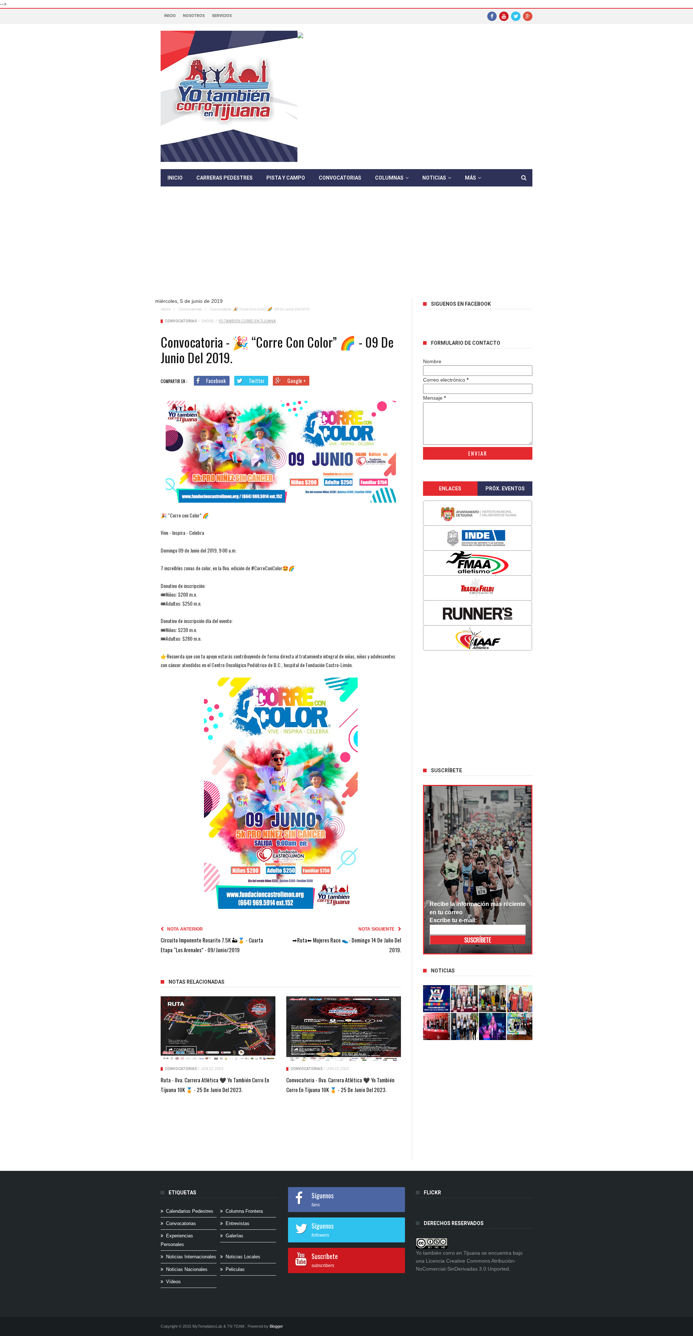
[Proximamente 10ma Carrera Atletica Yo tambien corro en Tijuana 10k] (436, 998)
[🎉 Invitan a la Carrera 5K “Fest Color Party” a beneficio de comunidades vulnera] (492, 998)
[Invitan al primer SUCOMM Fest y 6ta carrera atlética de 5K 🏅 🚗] (520, 998)
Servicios (222, 15)
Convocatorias (340, 178)
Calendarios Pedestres (189, 1211)
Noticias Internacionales (191, 1256)
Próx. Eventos (505, 488)
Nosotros (194, 15)
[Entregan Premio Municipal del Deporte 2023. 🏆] (492, 1026)
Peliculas (235, 1269)
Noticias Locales (243, 1256)
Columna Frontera (244, 1211)
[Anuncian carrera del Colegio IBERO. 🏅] (436, 1026)
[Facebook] (492, 16)
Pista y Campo (285, 178)
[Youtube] (504, 16)
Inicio (170, 15)
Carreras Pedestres (224, 178)
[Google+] (527, 16)
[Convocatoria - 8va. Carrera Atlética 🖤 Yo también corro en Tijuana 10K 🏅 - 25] (343, 1028)
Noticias (434, 178)
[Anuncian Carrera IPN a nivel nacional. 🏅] (464, 998)
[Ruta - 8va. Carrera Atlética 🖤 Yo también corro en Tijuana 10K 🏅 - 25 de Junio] (218, 1028)
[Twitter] (515, 16)
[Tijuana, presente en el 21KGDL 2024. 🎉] (464, 1026)
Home (165, 309)
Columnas (389, 178)
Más (470, 178)
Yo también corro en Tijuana (247, 321)
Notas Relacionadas (197, 982)
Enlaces (450, 488)
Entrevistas (237, 1223)
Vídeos (173, 1281)
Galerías (234, 1235)
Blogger (276, 1326)
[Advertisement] (346, 247)
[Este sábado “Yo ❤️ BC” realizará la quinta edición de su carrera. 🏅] (520, 1026)
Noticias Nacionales (187, 1269)
